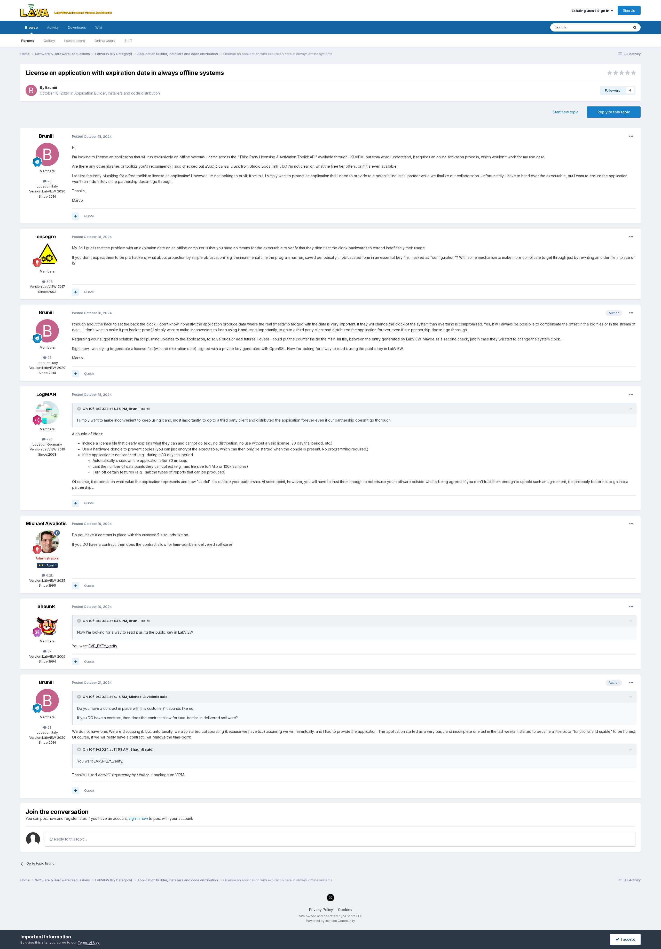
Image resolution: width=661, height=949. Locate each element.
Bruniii (51, 87)
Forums (27, 40)
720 (49, 439)
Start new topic (565, 112)
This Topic (614, 27)
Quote (89, 216)
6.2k (49, 575)
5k (48, 651)
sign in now (138, 818)
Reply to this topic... (70, 839)
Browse (31, 27)
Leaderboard (74, 40)
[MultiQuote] (75, 216)
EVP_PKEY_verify (103, 646)
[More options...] (631, 136)
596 (49, 281)
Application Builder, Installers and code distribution (117, 93)
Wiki (98, 27)
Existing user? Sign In (591, 11)
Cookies (345, 909)
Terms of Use (88, 942)
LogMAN (46, 394)
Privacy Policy (321, 909)
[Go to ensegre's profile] (47, 254)
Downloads (77, 27)
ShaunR (46, 606)
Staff (128, 40)
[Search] (635, 27)
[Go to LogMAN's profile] (47, 412)
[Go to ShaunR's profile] (47, 624)
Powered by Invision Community (330, 921)
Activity (53, 27)
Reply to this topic (613, 112)
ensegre (46, 236)
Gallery (49, 40)
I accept (627, 939)
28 (49, 181)
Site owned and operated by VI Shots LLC (330, 916)
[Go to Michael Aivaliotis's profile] (47, 541)
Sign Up (629, 10)
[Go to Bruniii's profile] (31, 90)
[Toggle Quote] (79, 409)
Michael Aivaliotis (46, 523)
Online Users (105, 40)
